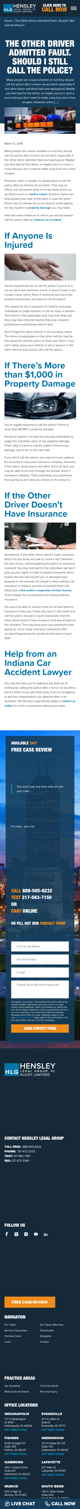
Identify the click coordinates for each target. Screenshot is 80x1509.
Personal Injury (48, 1391)
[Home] (19, 8)
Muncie (11, 1486)
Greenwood (52, 1438)
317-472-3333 (26, 1151)
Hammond (13, 1462)
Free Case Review (30, 1302)
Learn (7, 1342)
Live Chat (23, 1503)
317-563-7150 (31, 898)
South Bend (52, 1486)
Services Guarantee (15, 1330)
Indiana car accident (47, 220)
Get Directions (15, 1429)
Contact (44, 1342)
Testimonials (47, 1330)
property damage (39, 208)
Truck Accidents (49, 1386)
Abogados (46, 1336)
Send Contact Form (40, 1029)
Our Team (10, 1325)
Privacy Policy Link (24, 1017)
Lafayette (50, 1462)
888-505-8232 (31, 891)
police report (38, 194)
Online (24, 911)
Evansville (51, 1413)
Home (8, 21)
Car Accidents (12, 1386)
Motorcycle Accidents (16, 1391)
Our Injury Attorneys (51, 1325)
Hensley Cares (12, 1336)
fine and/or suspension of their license (46, 590)
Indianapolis (16, 1413)
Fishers (11, 1438)
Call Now (63, 1503)
